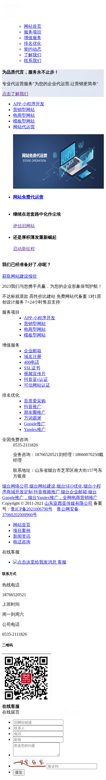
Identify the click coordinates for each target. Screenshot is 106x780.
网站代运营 (24, 126)
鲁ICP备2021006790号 (31, 509)
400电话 (31, 362)
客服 (61, 562)
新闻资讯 (21, 536)
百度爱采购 (35, 401)
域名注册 (32, 356)
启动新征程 (24, 248)
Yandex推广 (35, 429)
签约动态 (32, 49)
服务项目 (32, 32)
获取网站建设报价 (19, 276)
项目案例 (21, 530)
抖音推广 (32, 406)
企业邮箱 (32, 350)
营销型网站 (24, 109)
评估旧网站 (24, 226)
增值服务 (32, 37)
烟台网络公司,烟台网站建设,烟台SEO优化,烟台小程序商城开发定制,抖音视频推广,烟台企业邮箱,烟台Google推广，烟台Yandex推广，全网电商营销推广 (51, 492)
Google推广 (34, 423)
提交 (18, 772)
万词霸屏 (32, 418)
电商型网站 (24, 115)
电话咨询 (21, 542)
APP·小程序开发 (28, 104)
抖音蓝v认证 (36, 379)
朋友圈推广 (35, 412)
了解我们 (32, 55)
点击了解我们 (15, 93)
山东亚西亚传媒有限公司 (68, 503)
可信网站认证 (37, 385)
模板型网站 (24, 121)
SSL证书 (32, 368)
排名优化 (32, 43)
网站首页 (32, 26)
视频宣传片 (35, 373)
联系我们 (32, 60)
